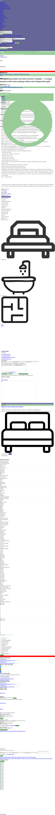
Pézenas (2, 20)
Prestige (3, 645)
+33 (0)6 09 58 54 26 (5, 355)
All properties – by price (5, 7)
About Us (2, 24)
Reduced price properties (5, 8)
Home (1, 0)
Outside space (5, 644)
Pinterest (9, 87)
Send (2, 755)
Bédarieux (2, 12)
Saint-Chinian (3, 22)
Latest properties (3, 4)
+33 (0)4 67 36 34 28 (5, 354)
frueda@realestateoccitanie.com (48, 51)
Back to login (17, 731)
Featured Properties (4, 6)
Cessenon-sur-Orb (4, 18)
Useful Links (2, 693)
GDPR (1, 709)
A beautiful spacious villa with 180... (7, 663)
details (10, 454)
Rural (1, 75)
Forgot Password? (18, 35)
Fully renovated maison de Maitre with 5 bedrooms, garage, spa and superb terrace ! (18, 757)
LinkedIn (18, 87)
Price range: (2, 635)
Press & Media (3, 26)
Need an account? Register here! (7, 35)
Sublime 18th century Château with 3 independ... (12, 406)
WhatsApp (14, 87)
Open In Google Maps (6, 196)
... (40, 409)
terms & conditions (11, 43)
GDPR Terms (12, 372)
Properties (2, 2)
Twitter (5, 87)
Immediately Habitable (6, 640)
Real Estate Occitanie (4, 680)
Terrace (3, 652)
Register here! (3, 731)
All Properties (3, 3)
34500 (8, 86)
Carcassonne (3, 16)
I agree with (8, 43)
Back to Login (3, 44)
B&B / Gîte (2, 74)
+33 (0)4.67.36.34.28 (4, 676)
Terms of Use (3, 703)
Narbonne (2, 19)
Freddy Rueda (5, 351)
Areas (1, 11)
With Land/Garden (5, 653)
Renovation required (6, 648)
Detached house (22, 74)
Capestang (2, 15)
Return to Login (3, 50)
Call (12, 373)
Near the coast (5, 643)
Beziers (5, 86)
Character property (9, 74)
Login (2, 34)
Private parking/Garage (6, 647)
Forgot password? (10, 731)
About (1, 23)
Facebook (2, 87)
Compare (2, 761)
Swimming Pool (5, 651)
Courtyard (4, 639)
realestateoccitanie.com (6, 359)
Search (2, 654)
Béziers (1, 14)
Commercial (16, 74)
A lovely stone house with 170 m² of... (8, 660)
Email (21, 87)
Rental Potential (5, 649)
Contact (1, 27)
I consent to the (9, 372)
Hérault (9, 193)
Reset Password (4, 48)
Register (17, 43)
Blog (1, 28)
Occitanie (2, 10)
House (28, 74)
